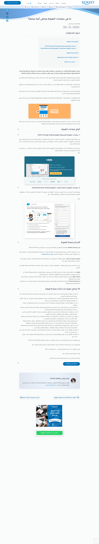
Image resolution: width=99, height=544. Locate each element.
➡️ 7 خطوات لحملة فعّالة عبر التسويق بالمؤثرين (66, 397)
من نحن (51, 3)
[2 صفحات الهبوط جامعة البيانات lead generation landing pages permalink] (18, 188)
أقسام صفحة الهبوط (72, 53)
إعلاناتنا (39, 3)
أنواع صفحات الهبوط (72, 41)
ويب (26, 7)
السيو (51, 7)
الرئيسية (64, 3)
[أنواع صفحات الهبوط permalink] (18, 130)
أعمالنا (45, 3)
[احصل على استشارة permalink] (18, 363)
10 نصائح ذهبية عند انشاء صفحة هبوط (67, 57)
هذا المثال (47, 301)
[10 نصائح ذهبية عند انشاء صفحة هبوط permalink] (18, 289)
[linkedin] (7, 17)
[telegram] (7, 21)
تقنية (44, 7)
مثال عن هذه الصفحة (47, 254)
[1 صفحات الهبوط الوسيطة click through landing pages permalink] (18, 135)
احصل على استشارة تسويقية (49, 433)
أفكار (70, 7)
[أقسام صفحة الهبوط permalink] (18, 243)
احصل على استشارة (12, 2)
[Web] (49, 427)
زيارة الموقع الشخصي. (51, 385)
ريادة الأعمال (35, 7)
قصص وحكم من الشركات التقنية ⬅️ (29, 397)
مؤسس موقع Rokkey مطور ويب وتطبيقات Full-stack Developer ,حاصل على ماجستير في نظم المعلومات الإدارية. (45, 384)
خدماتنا (57, 3)
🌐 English (29, 3)
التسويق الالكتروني (61, 7)
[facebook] (7, 13)
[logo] (88, 4)
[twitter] (7, 10)
